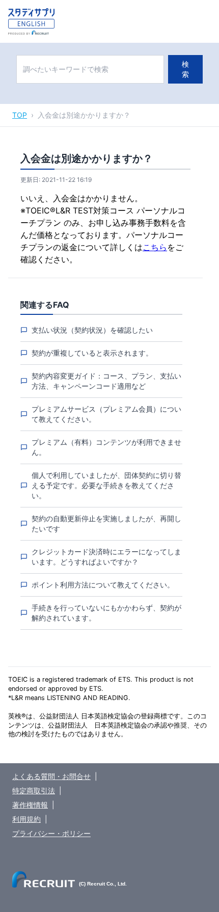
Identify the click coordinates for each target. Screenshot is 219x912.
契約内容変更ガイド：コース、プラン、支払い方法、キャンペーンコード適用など (106, 380)
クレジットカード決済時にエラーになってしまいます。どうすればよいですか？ (106, 556)
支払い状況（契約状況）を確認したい (92, 330)
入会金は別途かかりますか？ (84, 115)
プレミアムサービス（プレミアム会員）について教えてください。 (106, 414)
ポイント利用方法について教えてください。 (103, 584)
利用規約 (26, 819)
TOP (19, 115)
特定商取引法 (33, 790)
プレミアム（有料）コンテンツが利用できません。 (106, 447)
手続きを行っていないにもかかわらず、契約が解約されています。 (106, 612)
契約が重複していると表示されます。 (92, 352)
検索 (185, 69)
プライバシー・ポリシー (51, 833)
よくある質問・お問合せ (51, 776)
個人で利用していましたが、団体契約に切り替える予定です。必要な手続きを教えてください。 (106, 485)
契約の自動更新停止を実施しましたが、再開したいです (106, 523)
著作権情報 (30, 804)
